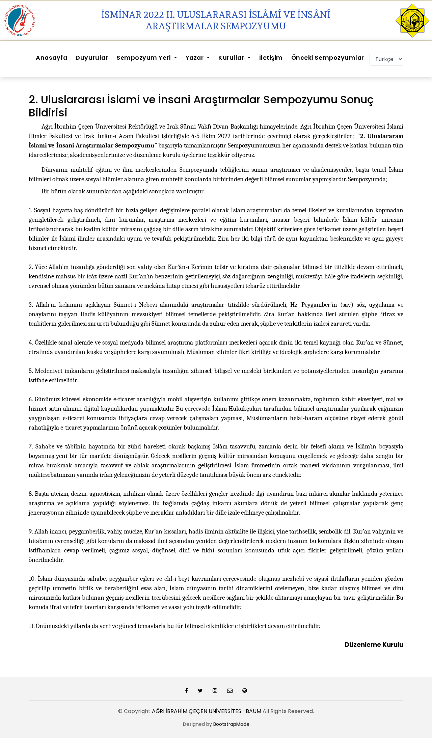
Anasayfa (51, 58)
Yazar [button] (195, 58)
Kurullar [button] (232, 58)
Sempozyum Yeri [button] (144, 58)
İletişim (271, 58)
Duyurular (92, 58)
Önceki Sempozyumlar (327, 58)
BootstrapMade (231, 724)
